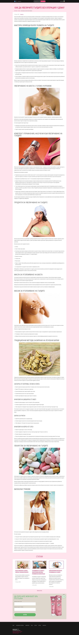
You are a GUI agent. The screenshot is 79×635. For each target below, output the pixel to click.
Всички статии (39, 590)
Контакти (44, 625)
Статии (35, 625)
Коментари (27, 625)
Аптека (39, 625)
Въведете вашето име (18, 601)
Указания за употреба (20, 625)
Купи (25, 615)
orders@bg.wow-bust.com (16, 630)
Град (32, 625)
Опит (13, 625)
